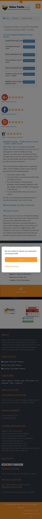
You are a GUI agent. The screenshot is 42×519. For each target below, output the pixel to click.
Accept (21, 259)
